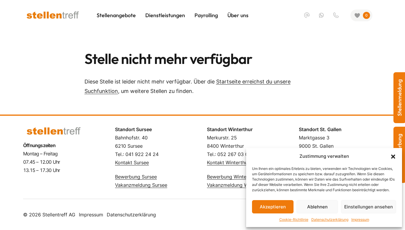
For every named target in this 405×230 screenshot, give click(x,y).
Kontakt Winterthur (228, 162)
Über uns (237, 15)
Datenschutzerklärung (131, 215)
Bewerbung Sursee (136, 177)
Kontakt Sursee (132, 162)
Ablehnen (317, 207)
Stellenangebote (116, 15)
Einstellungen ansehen (368, 207)
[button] (393, 156)
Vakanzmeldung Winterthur (237, 185)
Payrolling (206, 15)
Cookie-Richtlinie (293, 219)
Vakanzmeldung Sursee (141, 185)
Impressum (91, 215)
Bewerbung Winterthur (232, 177)
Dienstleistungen (165, 15)
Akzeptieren (273, 207)
